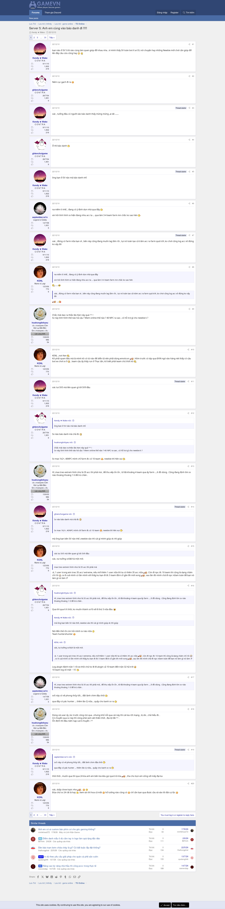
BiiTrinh (41, 841)
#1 (193, 44)
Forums (35, 12)
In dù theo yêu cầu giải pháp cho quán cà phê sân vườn (71, 856)
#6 (193, 203)
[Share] (189, 44)
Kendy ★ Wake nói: (62, 420)
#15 (192, 546)
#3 (193, 108)
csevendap (43, 868)
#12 (192, 413)
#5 (193, 171)
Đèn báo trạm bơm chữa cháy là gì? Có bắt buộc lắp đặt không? (69, 847)
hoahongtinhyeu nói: (63, 442)
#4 (193, 139)
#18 (192, 709)
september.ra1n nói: (63, 757)
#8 (193, 267)
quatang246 (43, 859)
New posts (33, 18)
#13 (192, 466)
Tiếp (51, 37)
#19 (192, 749)
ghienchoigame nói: (63, 514)
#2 (193, 76)
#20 (192, 783)
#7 (193, 235)
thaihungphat (43, 850)
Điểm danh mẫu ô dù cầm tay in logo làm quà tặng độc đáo (71, 838)
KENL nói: (58, 642)
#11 (192, 381)
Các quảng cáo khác (61, 841)
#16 (192, 585)
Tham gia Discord (53, 12)
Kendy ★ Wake (38, 32)
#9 (193, 309)
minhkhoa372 (44, 832)
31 (45, 37)
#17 (192, 677)
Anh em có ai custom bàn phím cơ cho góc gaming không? (66, 829)
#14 (192, 506)
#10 (192, 349)
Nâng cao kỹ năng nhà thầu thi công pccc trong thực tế (69, 865)
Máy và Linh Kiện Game (69, 832)
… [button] (41, 37)
